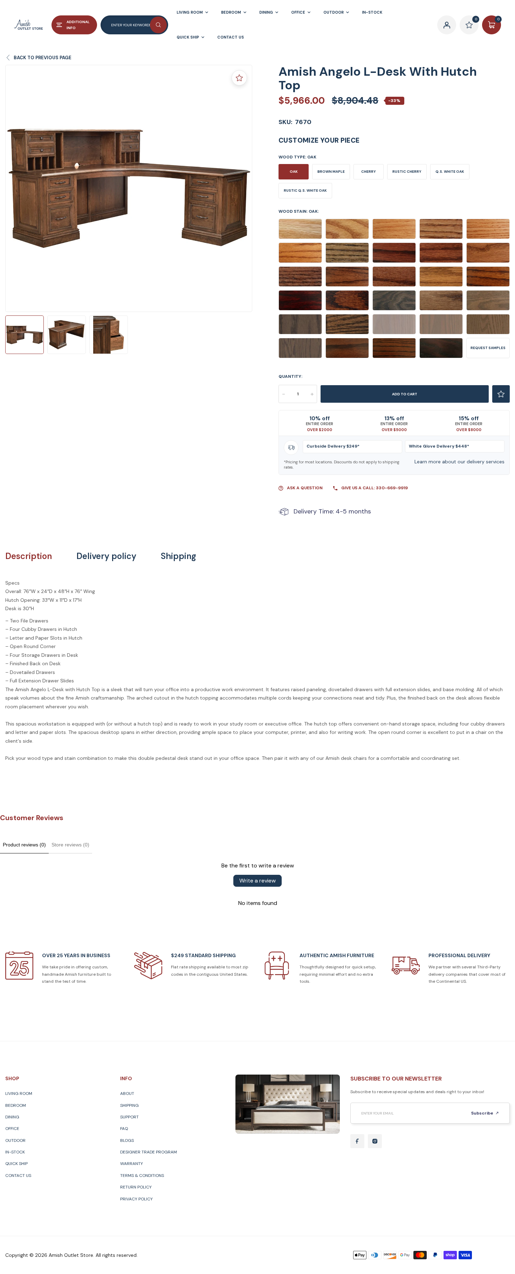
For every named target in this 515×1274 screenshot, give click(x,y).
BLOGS (127, 1140)
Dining (12, 1117)
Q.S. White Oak (449, 171)
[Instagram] (375, 1141)
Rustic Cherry (406, 171)
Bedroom (15, 1105)
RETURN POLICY (136, 1187)
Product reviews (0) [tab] (24, 844)
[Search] (158, 24)
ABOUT (127, 1093)
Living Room (18, 1093)
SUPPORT (129, 1117)
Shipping (178, 556)
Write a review (257, 880)
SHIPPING (129, 1105)
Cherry (368, 171)
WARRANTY (131, 1163)
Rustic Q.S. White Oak (305, 190)
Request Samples (488, 348)
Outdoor (15, 1140)
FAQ (124, 1128)
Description (28, 556)
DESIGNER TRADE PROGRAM (148, 1152)
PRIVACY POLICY (136, 1199)
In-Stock (15, 1152)
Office (12, 1128)
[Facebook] (357, 1141)
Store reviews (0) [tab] (70, 844)
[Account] (446, 24)
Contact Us (18, 1175)
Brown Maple (331, 171)
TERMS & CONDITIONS (142, 1175)
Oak (294, 171)
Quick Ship (16, 1163)
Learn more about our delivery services (459, 461)
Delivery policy (106, 556)
